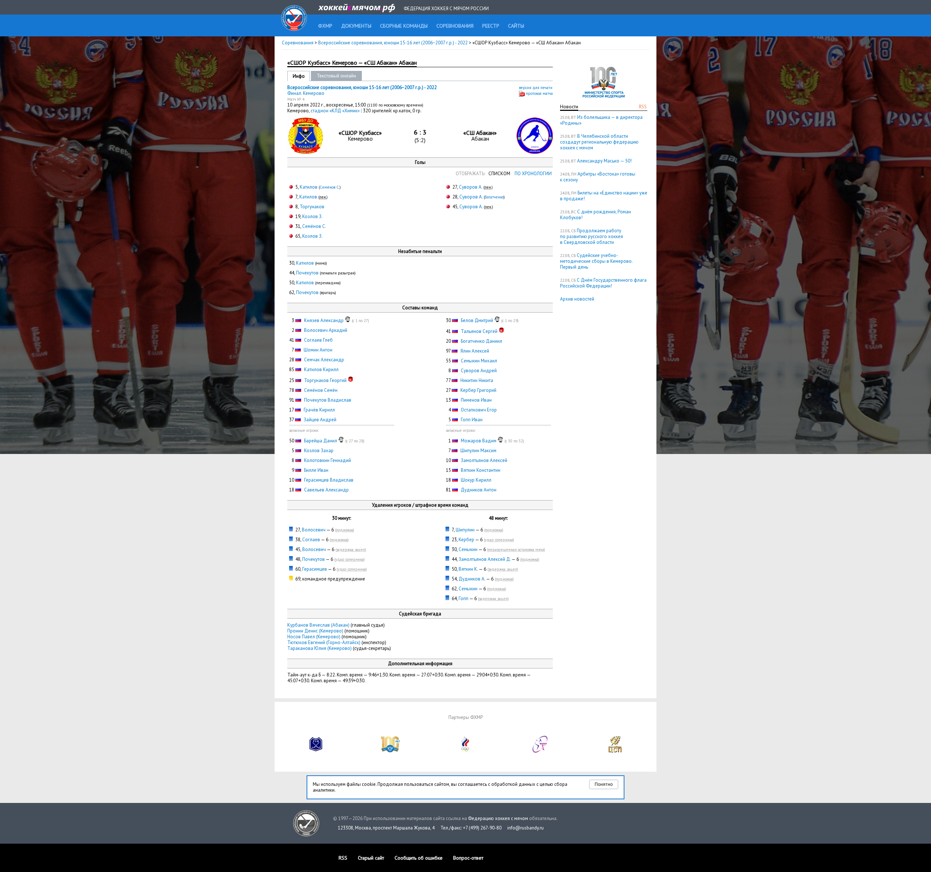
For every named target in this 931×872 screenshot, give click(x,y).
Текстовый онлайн (336, 76)
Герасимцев (314, 569)
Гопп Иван (472, 420)
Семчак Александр (324, 360)
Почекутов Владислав (327, 400)
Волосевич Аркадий (325, 330)
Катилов (308, 187)
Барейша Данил (320, 441)
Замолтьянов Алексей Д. (485, 559)
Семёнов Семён (320, 390)
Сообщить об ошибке (419, 858)
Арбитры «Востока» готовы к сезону (597, 177)
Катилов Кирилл (321, 369)
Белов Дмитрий (477, 320)
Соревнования (297, 43)
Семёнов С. (330, 187)
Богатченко (494, 197)
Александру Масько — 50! (604, 161)
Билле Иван (316, 470)
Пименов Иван (476, 400)
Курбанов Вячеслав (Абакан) (318, 625)
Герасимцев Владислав (328, 480)
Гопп (463, 598)
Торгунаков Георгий (325, 380)
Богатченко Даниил (481, 341)
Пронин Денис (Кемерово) (315, 631)
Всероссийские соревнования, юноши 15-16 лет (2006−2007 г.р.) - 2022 (393, 43)
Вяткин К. (468, 569)
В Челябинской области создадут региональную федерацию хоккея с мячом (599, 142)
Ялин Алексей (474, 351)
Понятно (604, 784)
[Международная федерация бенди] (316, 751)
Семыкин (468, 549)
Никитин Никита (476, 380)
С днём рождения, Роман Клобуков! (595, 215)
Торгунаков (312, 207)
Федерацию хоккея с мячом (498, 818)
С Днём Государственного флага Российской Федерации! (603, 283)
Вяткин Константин (480, 470)
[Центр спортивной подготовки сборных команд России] (615, 751)
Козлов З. (312, 216)
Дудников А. (472, 579)
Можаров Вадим (478, 441)
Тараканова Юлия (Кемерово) (319, 648)
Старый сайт (371, 858)
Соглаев (311, 540)
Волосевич (313, 530)
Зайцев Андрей (320, 420)
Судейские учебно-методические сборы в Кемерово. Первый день (596, 261)
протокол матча (539, 93)
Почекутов (307, 273)
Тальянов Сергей (479, 331)
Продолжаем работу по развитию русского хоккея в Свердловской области (591, 236)
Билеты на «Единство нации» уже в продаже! (603, 196)
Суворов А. (470, 187)
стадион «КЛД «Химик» (336, 111)
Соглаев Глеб (318, 340)
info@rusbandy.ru (525, 828)
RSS (643, 107)
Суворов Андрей (479, 370)
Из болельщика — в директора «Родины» (601, 120)
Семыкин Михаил (479, 361)
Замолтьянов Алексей (484, 460)
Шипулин (465, 530)
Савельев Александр (326, 490)
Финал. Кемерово (305, 93)
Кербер (466, 540)
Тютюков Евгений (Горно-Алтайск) (323, 642)
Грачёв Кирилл (319, 410)
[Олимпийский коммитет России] (465, 751)
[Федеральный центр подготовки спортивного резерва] (540, 751)
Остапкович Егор (479, 410)
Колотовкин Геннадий (327, 460)
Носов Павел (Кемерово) (313, 637)
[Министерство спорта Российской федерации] (390, 751)
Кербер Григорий (478, 390)
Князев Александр (324, 320)
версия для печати (535, 87)
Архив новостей (577, 299)
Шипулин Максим (478, 450)
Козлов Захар (318, 450)
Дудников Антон (478, 490)
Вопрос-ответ (468, 858)
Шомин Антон (318, 350)
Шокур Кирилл (476, 480)
